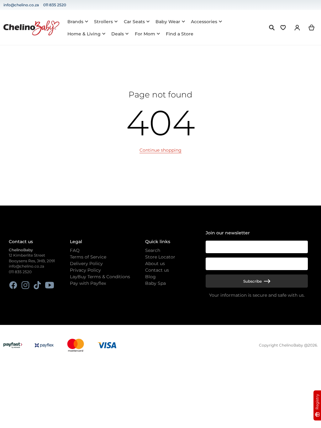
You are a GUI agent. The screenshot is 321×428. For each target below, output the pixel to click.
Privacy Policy (85, 270)
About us (155, 263)
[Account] (297, 27)
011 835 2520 (54, 5)
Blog (150, 276)
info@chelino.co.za (21, 5)
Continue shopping (160, 150)
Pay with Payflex (88, 283)
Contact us (157, 270)
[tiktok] (37, 285)
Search (152, 250)
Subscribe (252, 281)
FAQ (75, 250)
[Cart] (312, 27)
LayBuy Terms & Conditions (100, 276)
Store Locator (160, 257)
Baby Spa (155, 283)
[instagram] (25, 285)
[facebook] (13, 285)
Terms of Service (88, 257)
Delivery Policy (86, 263)
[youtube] (49, 285)
